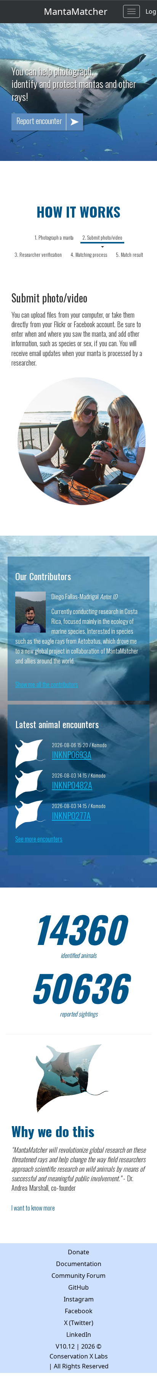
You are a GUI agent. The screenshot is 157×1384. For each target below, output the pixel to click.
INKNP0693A (71, 754)
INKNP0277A (71, 815)
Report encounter (39, 120)
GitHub (78, 1287)
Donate (78, 1252)
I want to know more (33, 1207)
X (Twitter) (78, 1323)
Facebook (79, 1311)
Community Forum (78, 1275)
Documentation (78, 1264)
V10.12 (65, 1346)
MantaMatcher (75, 11)
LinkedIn (78, 1334)
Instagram (79, 1299)
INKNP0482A (72, 784)
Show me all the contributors (46, 684)
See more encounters (38, 838)
